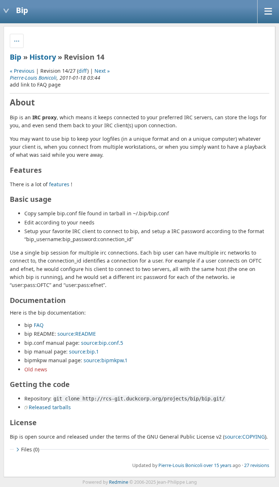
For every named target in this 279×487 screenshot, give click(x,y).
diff (82, 70)
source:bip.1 (83, 351)
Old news (35, 369)
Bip (15, 57)
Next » (102, 70)
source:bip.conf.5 (102, 342)
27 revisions (256, 465)
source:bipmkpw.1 (105, 360)
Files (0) (30, 449)
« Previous (22, 70)
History (42, 57)
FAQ (39, 325)
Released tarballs (50, 407)
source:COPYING (245, 436)
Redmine (118, 482)
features (59, 184)
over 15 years (217, 465)
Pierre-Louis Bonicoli (33, 77)
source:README (76, 333)
